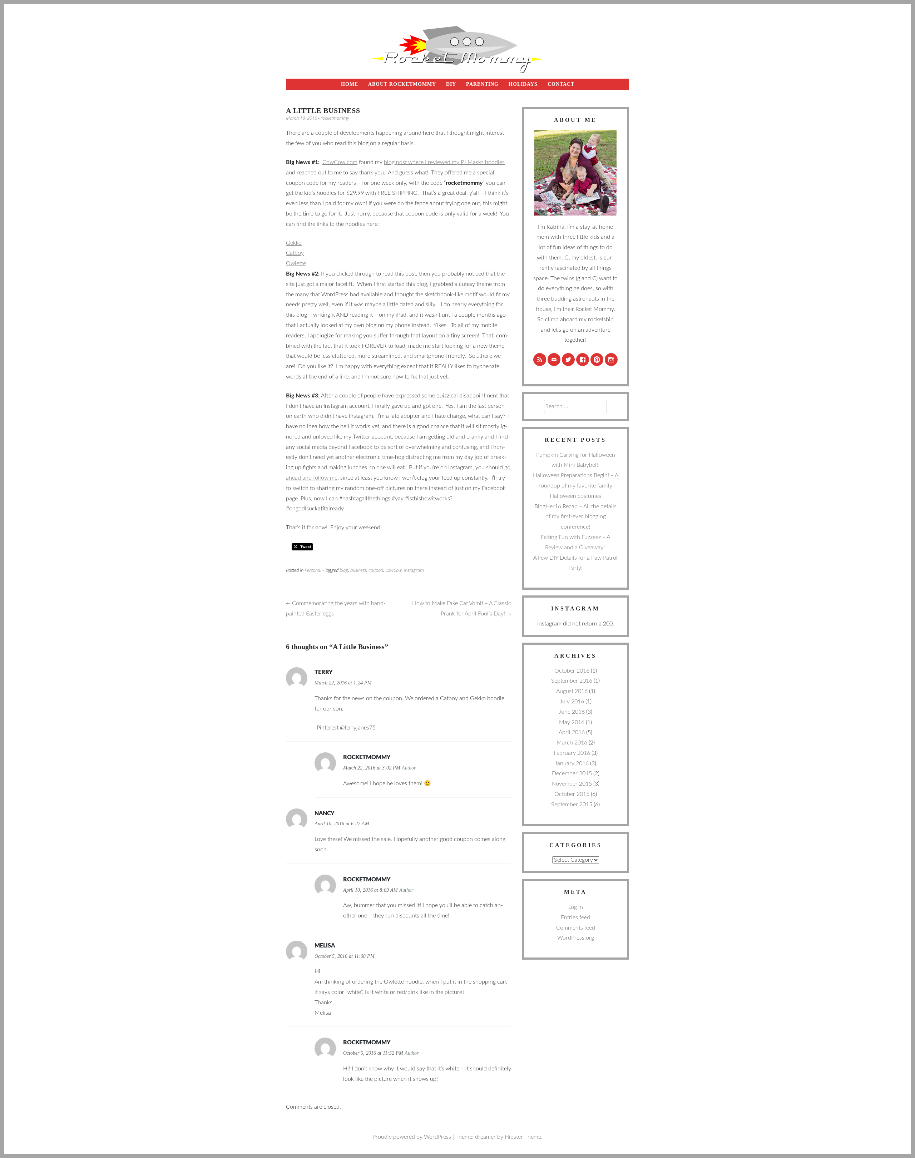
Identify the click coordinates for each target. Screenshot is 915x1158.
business (358, 570)
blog (344, 570)
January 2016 (572, 763)
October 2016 (571, 671)
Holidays (523, 84)
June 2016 (572, 712)
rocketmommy (335, 118)
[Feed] (539, 359)
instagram (414, 570)
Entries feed (575, 917)
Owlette (296, 263)
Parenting (482, 84)
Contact (561, 84)
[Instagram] (611, 359)
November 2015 (572, 784)
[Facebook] (582, 359)
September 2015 (571, 804)
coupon (376, 570)
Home (349, 84)
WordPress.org (575, 938)
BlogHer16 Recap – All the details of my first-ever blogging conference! (575, 517)
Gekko (294, 243)
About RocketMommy (402, 84)
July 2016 (572, 701)
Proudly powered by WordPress (411, 1137)
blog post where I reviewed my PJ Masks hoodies (444, 162)
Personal (313, 570)
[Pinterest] (596, 359)
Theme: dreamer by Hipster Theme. (499, 1137)
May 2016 (571, 722)
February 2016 (572, 753)
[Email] (554, 359)
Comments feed (575, 928)
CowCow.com (339, 162)
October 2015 (571, 794)
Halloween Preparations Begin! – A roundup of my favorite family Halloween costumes (575, 485)
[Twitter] (568, 359)
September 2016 (571, 681)
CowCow (393, 570)
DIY (451, 84)
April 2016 (572, 732)
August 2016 (572, 691)
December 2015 (572, 773)
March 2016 (572, 743)
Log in (575, 907)
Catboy (295, 253)
